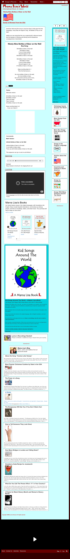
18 (16, 240)
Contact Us (9, 551)
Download (8, 164)
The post (6, 404)
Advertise (16, 551)
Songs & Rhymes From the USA (14, 22)
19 (17, 240)
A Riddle (10, 404)
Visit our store (9, 212)
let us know (12, 195)
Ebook (9, 234)
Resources (23, 551)
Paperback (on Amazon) (11, 236)
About (3, 551)
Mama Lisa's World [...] (25, 404)
